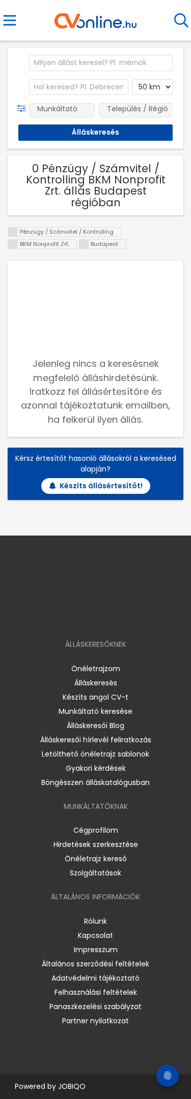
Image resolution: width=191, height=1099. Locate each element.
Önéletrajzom (95, 669)
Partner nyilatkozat (95, 1021)
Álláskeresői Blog (95, 725)
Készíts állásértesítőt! (101, 486)
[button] (23, 108)
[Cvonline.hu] (95, 17)
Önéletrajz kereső (96, 859)
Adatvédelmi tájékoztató (95, 978)
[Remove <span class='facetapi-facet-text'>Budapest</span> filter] (84, 244)
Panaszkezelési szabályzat (95, 1006)
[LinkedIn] (105, 615)
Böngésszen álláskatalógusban (95, 782)
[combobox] (101, 63)
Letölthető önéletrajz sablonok (95, 754)
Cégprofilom (95, 830)
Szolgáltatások (95, 873)
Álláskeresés (95, 683)
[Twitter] (120, 615)
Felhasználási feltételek (95, 992)
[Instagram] (88, 615)
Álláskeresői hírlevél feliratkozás (95, 740)
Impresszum (96, 950)
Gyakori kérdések (96, 768)
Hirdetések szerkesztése (95, 844)
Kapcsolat (95, 935)
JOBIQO (72, 1086)
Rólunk (95, 921)
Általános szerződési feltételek (95, 964)
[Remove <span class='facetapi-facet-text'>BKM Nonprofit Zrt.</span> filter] (12, 244)
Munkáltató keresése (95, 711)
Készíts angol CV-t (95, 697)
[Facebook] (72, 615)
